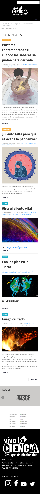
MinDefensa (23, 413)
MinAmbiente (13, 423)
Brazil (24, 325)
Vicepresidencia (13, 414)
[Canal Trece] (19, 397)
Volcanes (27, 271)
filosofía (33, 212)
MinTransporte (13, 425)
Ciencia (5, 203)
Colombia (28, 214)
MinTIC (22, 418)
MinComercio (13, 421)
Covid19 (24, 143)
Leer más (5, 123)
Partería (24, 64)
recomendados (13, 66)
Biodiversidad (6, 325)
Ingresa (17, 23)
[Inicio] (20, 10)
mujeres (30, 64)
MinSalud (23, 426)
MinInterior (23, 414)
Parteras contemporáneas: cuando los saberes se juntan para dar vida (19, 52)
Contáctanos (7, 23)
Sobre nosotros (28, 23)
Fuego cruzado (13, 319)
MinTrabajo (23, 425)
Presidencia (12, 413)
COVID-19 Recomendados (9, 145)
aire (25, 212)
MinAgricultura (24, 421)
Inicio (2, 28)
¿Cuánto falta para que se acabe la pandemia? (19, 136)
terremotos (12, 273)
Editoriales (6, 40)
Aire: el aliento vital (17, 208)
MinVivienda (12, 426)
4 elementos (21, 214)
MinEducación (24, 423)
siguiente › (33, 379)
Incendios (19, 325)
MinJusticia (12, 416)
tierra (18, 273)
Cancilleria (23, 416)
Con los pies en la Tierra (15, 264)
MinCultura (23, 419)
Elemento (14, 214)
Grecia (28, 212)
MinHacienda (13, 418)
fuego (32, 323)
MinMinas (12, 419)
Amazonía (27, 323)
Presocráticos (6, 214)
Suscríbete (7, 25)
